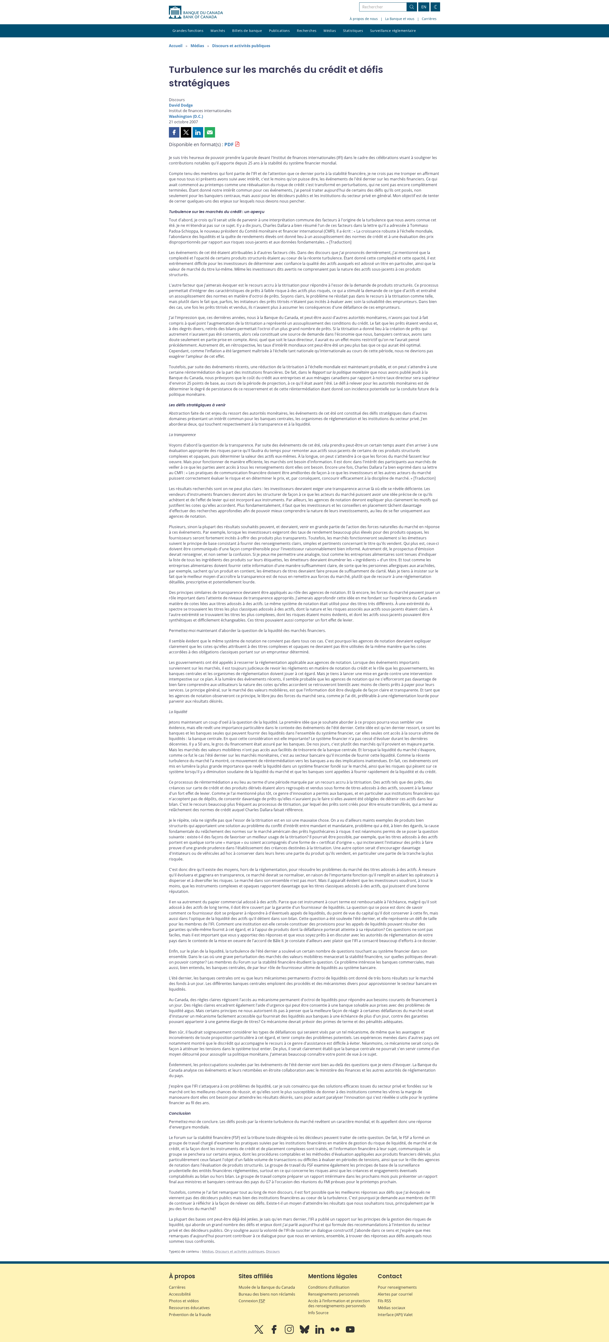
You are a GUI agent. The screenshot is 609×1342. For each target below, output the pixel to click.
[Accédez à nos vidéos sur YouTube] (350, 1332)
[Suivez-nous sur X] (259, 1332)
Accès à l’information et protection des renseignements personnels (339, 1303)
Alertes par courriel (395, 1294)
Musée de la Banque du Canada (267, 1287)
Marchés (218, 30)
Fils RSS (384, 1300)
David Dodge (181, 105)
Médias (330, 30)
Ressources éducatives (189, 1307)
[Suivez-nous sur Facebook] (274, 1332)
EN (423, 7)
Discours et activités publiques (241, 45)
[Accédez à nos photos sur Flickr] (335, 1332)
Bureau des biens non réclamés (267, 1294)
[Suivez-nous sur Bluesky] (305, 1332)
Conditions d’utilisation (328, 1287)
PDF (229, 144)
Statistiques (353, 30)
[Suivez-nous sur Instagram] (289, 1332)
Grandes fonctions (187, 30)
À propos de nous (364, 18)
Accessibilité (180, 1294)
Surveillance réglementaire (393, 30)
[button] (174, 132)
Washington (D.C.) (186, 116)
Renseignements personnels (333, 1294)
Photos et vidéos (184, 1300)
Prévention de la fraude (190, 1314)
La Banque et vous (399, 18)
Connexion (252, 1300)
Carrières (429, 18)
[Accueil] (196, 12)
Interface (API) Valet (395, 1314)
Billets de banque (247, 30)
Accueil (175, 45)
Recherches (306, 30)
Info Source (318, 1312)
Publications (279, 30)
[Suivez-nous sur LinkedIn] (320, 1332)
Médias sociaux (391, 1307)
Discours (273, 1251)
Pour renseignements (397, 1287)
